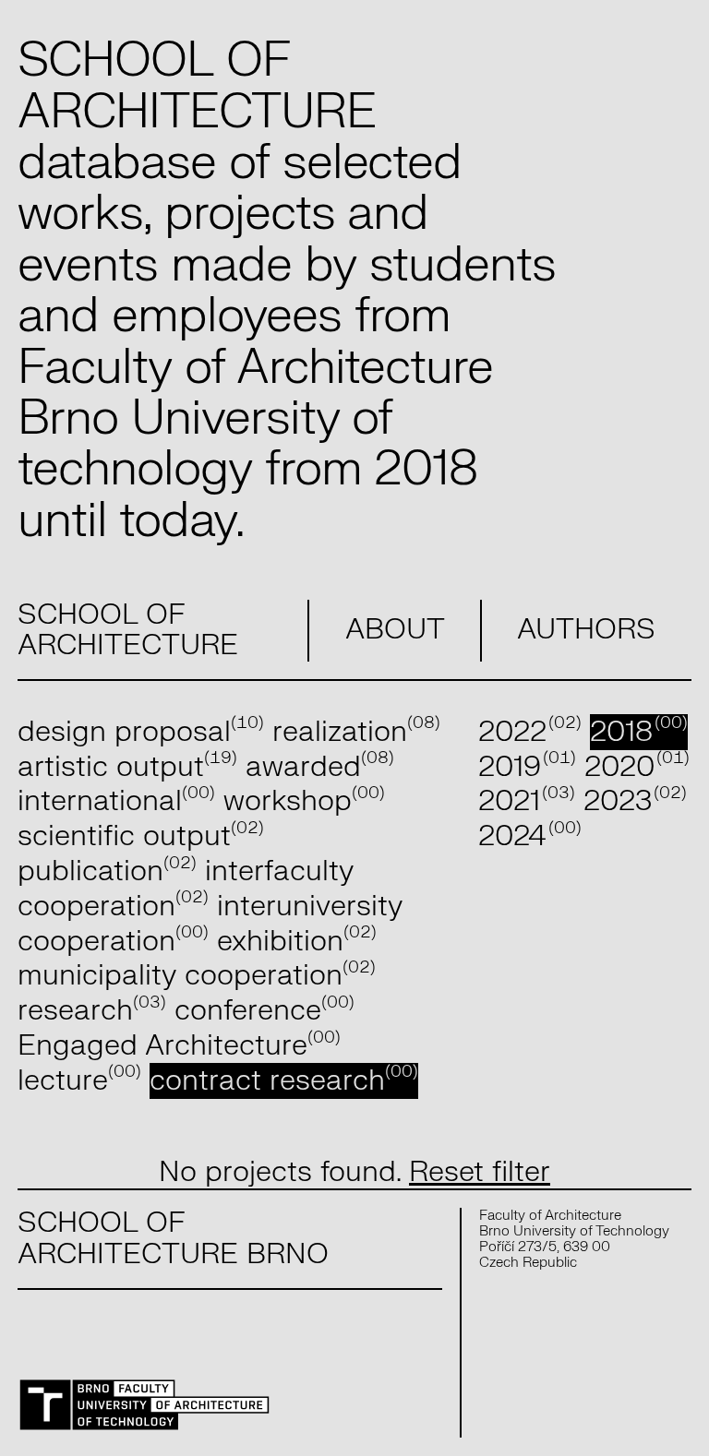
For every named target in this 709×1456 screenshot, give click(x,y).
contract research (284, 1081)
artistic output (127, 767)
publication (107, 871)
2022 (530, 732)
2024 (530, 836)
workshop (304, 801)
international (116, 801)
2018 (639, 732)
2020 (637, 767)
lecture (79, 1081)
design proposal (141, 732)
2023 (635, 801)
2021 (526, 801)
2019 (527, 767)
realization (356, 732)
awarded (320, 767)
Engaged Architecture (179, 1046)
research (92, 1011)
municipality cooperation (197, 976)
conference (264, 1011)
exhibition (297, 942)
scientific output (141, 836)
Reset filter (479, 1172)
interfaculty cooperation (186, 889)
